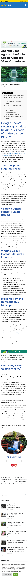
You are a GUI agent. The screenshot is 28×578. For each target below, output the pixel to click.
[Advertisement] (14, 22)
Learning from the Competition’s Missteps (13, 114)
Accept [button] (15, 574)
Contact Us (23, 1)
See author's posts (14, 461)
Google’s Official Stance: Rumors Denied (13, 106)
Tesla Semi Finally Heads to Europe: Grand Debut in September (15, 515)
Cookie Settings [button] (7, 574)
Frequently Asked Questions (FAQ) (14, 117)
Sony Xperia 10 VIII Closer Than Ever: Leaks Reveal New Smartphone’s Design (16, 505)
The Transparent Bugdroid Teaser (13, 102)
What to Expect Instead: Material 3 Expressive (13, 110)
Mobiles (13, 84)
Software (17, 84)
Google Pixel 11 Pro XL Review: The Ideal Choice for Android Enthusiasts (16, 533)
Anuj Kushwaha (6, 86)
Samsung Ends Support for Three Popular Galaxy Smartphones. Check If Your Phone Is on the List (8, 482)
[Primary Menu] (25, 5)
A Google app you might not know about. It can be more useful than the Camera (15, 524)
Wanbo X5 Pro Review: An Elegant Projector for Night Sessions (17, 541)
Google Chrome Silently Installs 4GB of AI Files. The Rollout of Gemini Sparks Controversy (21, 482)
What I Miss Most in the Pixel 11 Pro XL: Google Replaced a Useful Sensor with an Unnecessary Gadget (17, 550)
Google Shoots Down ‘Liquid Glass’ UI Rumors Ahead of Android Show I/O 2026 (14, 97)
